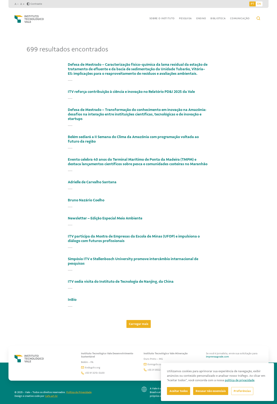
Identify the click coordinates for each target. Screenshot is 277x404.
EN (259, 3)
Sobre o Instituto (162, 18)
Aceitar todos (178, 391)
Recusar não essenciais (211, 391)
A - (17, 4)
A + (22, 4)
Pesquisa (185, 18)
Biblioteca (218, 18)
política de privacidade (239, 380)
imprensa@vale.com (217, 356)
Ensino (201, 18)
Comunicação (240, 18)
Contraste (36, 3)
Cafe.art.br (51, 396)
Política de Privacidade (79, 392)
